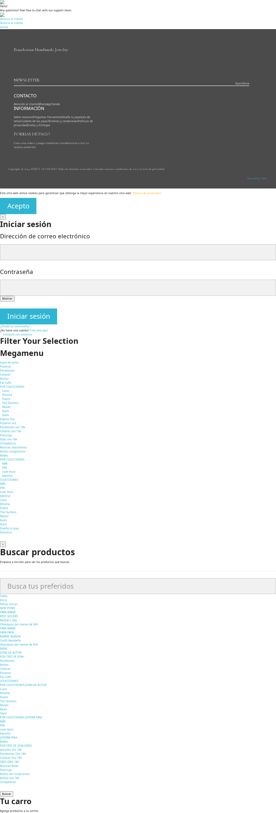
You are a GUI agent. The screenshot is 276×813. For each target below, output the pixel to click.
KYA (4, 467)
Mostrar (7, 298)
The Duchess (10, 403)
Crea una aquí (39, 330)
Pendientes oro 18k (12, 427)
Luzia (5, 391)
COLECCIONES (9, 681)
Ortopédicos (8, 443)
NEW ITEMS (7, 608)
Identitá (7, 476)
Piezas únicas (9, 604)
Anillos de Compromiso (15, 774)
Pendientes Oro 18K (13, 754)
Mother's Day (8, 620)
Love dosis (9, 472)
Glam (5, 415)
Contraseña (16, 271)
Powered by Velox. (257, 178)
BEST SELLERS (9, 616)
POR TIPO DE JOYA (11, 656)
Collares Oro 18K (11, 758)
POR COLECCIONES (12, 387)
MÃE (5, 463)
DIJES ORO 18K (9, 762)
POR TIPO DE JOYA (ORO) (16, 745)
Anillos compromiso (12, 451)
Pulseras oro (8, 423)
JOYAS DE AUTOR (10, 652)
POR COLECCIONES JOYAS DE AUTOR (23, 685)
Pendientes (7, 370)
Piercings (6, 435)
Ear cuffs (5, 383)
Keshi (5, 411)
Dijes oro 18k (8, 439)
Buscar (6, 794)
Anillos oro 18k (9, 778)
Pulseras (5, 366)
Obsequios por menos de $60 (19, 624)
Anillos (4, 378)
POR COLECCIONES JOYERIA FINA (21, 717)
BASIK (3, 648)
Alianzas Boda (9, 766)
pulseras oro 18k (11, 750)
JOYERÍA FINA (8, 737)
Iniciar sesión (28, 316)
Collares (5, 374)
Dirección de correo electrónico (45, 236)
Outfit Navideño (10, 640)
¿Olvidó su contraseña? (15, 326)
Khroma (7, 395)
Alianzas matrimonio (13, 447)
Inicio (3, 600)
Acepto (18, 206)
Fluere (6, 399)
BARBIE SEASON (10, 636)
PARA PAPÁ (7, 632)
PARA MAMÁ (7, 612)
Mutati (6, 407)
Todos (4, 596)
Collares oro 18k (10, 431)
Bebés (4, 455)
